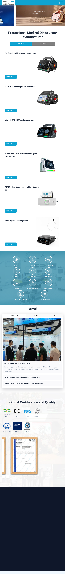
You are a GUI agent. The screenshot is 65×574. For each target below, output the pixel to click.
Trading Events (14, 315)
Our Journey (58, 563)
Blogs (36, 315)
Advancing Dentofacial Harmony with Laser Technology (23, 383)
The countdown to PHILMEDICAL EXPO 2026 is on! (22, 377)
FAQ (54, 315)
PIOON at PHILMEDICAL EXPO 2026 (17, 363)
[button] (32, 24)
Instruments (43, 43)
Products (21, 43)
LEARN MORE (10, 77)
